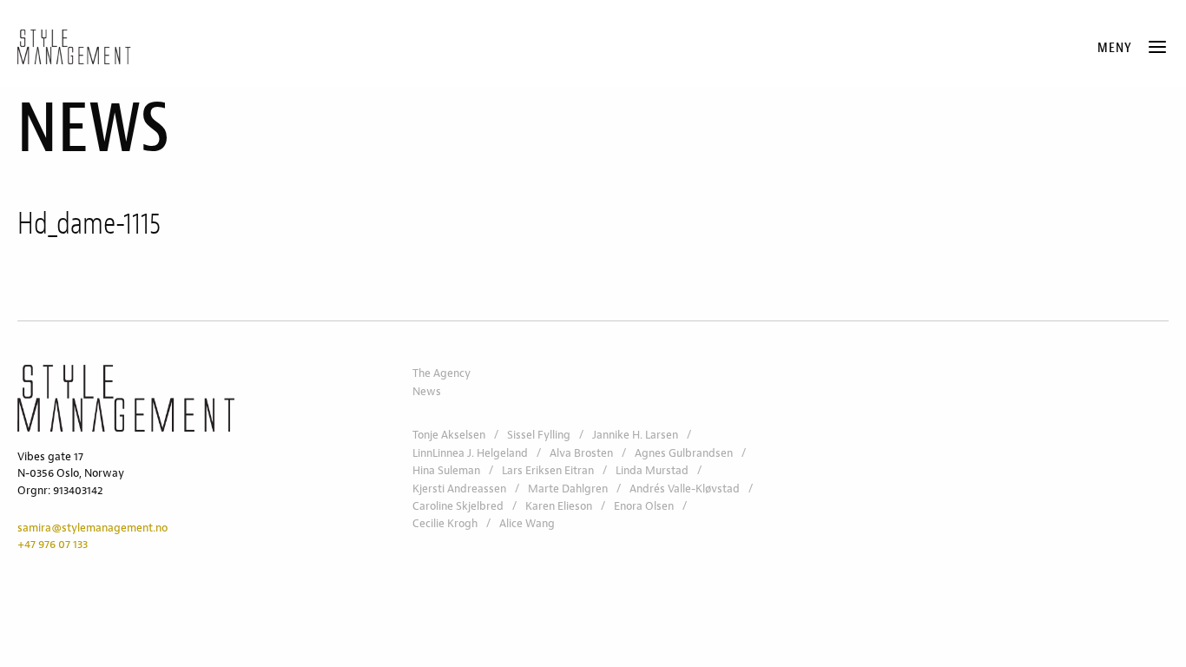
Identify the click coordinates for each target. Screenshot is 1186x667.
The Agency (441, 373)
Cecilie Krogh (445, 524)
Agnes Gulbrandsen (684, 453)
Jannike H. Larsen (635, 435)
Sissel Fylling (538, 435)
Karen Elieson (558, 506)
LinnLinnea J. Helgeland (470, 453)
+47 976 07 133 (52, 544)
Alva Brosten (581, 453)
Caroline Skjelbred (458, 506)
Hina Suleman (446, 471)
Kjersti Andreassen (459, 489)
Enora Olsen (644, 506)
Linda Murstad (652, 471)
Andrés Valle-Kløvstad (684, 489)
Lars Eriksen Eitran (548, 471)
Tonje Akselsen (448, 435)
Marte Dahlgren (568, 489)
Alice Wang (527, 524)
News (426, 392)
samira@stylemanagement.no (92, 528)
